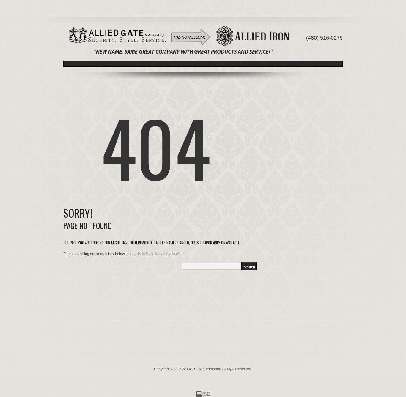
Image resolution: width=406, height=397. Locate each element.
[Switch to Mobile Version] (203, 393)
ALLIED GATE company (201, 369)
